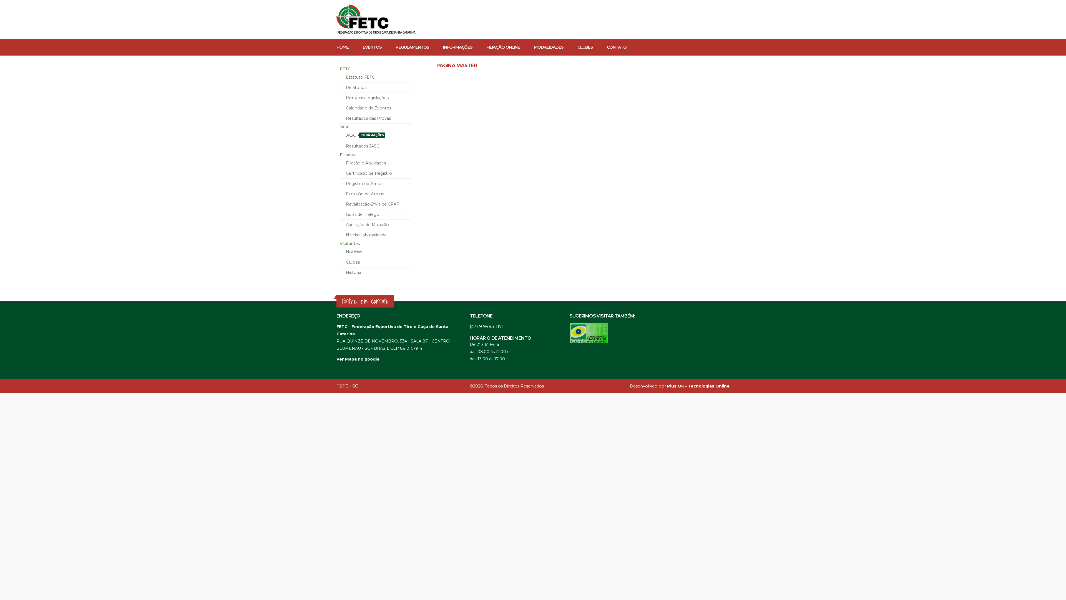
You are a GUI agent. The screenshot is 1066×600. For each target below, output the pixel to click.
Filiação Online (503, 47)
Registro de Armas (364, 183)
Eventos (372, 47)
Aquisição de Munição (367, 224)
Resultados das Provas (368, 118)
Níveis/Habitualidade (366, 235)
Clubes (585, 47)
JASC (365, 135)
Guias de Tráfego (362, 214)
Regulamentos (412, 47)
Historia (353, 272)
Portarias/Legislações (367, 97)
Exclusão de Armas (365, 193)
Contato (617, 47)
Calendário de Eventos (368, 108)
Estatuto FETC (360, 77)
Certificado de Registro (369, 173)
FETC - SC (347, 386)
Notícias (354, 251)
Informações (457, 47)
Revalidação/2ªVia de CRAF (372, 204)
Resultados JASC (362, 146)
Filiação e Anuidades (366, 163)
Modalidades (549, 47)
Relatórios (356, 87)
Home (342, 47)
